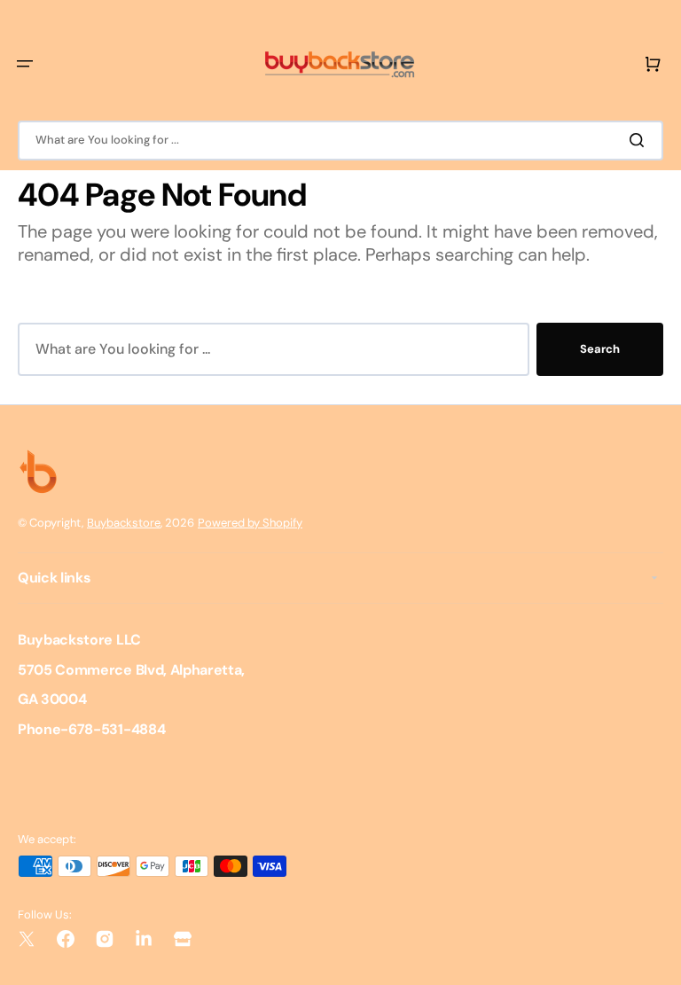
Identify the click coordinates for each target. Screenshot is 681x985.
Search (600, 348)
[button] (24, 63)
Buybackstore (123, 522)
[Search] (640, 140)
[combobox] (340, 140)
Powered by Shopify (250, 522)
